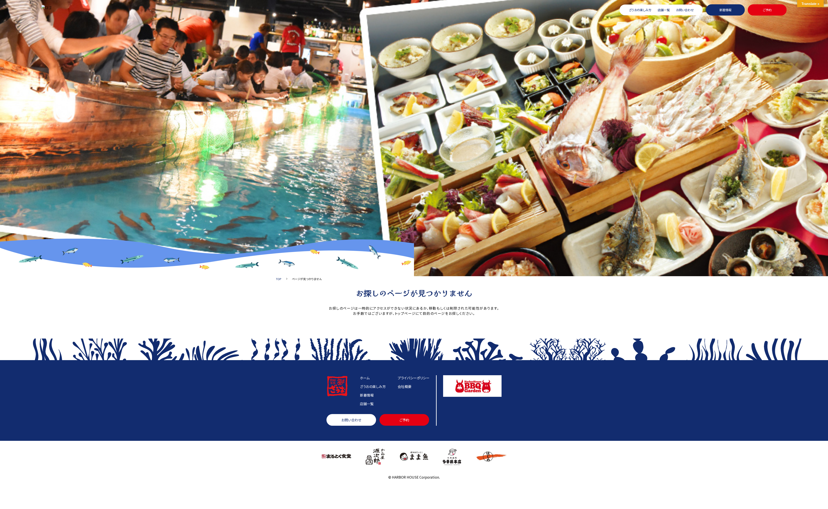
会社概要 (404, 386)
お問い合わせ (684, 10)
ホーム (365, 377)
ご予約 (767, 10)
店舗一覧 (664, 10)
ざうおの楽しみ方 (640, 10)
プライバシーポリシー (414, 377)
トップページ (405, 313)
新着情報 (725, 10)
